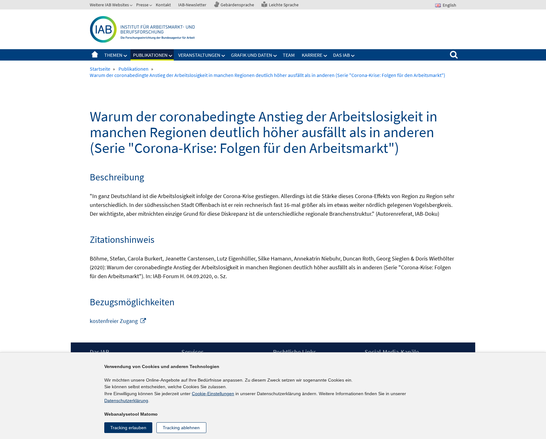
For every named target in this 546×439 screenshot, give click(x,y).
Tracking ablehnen (181, 427)
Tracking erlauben (128, 427)
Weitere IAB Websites (109, 5)
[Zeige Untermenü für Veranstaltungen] (223, 55)
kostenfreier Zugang (118, 321)
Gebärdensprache (237, 5)
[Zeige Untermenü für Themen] (125, 55)
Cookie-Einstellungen (213, 393)
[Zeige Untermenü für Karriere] (325, 55)
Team (289, 55)
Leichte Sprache (284, 5)
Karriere (312, 55)
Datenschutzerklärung (126, 400)
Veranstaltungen (199, 55)
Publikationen (150, 55)
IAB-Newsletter (192, 5)
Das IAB (341, 55)
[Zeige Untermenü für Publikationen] (170, 55)
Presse (142, 5)
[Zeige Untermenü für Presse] (151, 6)
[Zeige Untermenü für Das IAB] (352, 55)
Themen (113, 55)
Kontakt (163, 5)
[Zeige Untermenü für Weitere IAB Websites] (131, 6)
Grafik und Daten (251, 55)
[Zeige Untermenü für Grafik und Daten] (275, 55)
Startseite (95, 55)
